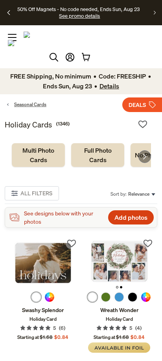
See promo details (79, 15)
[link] (38, 155)
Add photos (130, 217)
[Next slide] (144, 156)
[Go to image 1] (117, 287)
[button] (70, 57)
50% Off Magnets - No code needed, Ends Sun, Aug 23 (78, 9)
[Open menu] (12, 37)
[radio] (36, 297)
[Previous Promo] (9, 12)
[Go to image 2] (121, 287)
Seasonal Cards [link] (30, 104)
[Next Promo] (155, 12)
